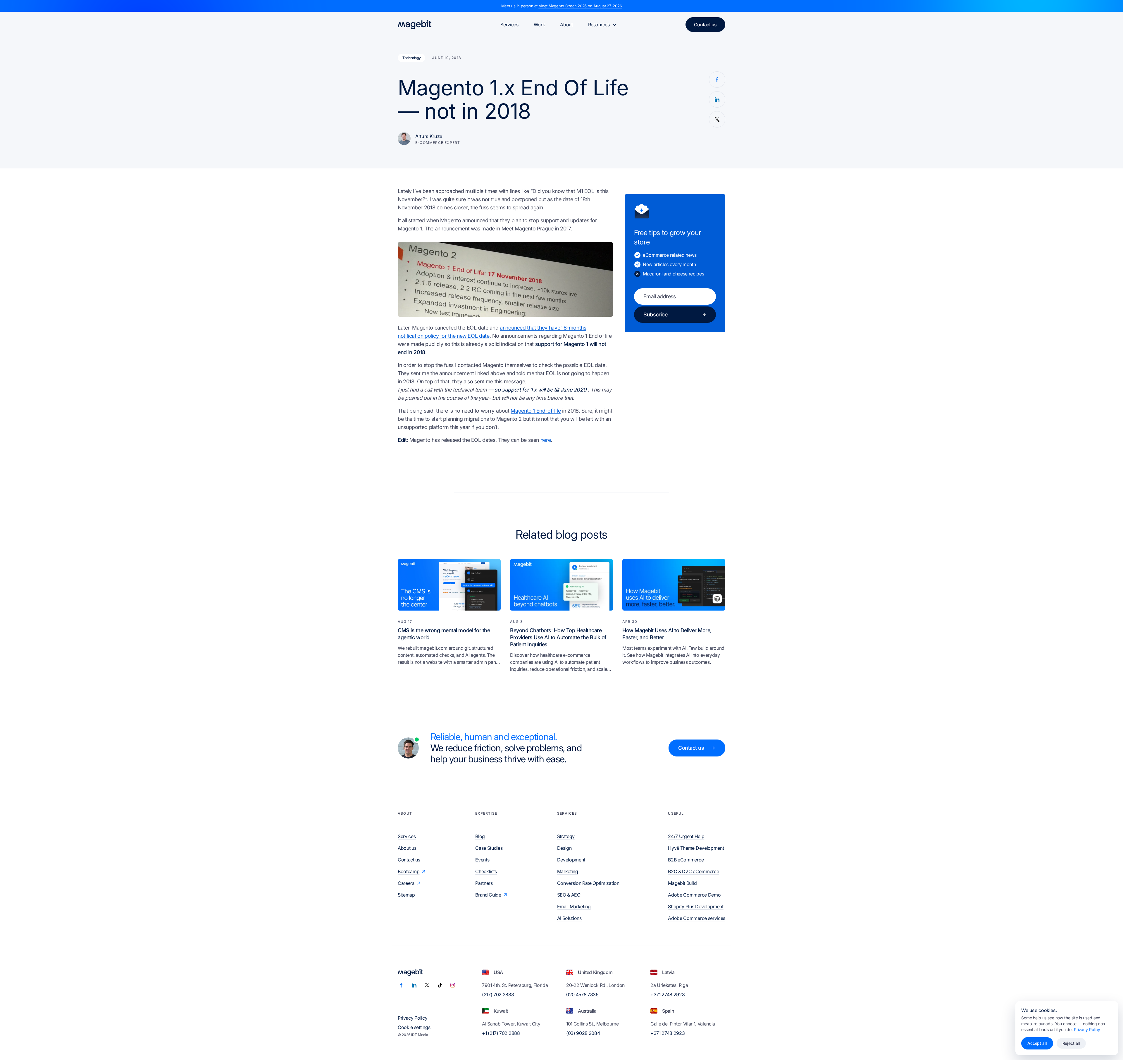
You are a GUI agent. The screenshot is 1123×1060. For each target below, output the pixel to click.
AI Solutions (569, 918)
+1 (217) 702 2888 (501, 1033)
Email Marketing (574, 906)
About (566, 24)
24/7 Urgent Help (686, 836)
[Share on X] (717, 119)
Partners (483, 883)
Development (571, 860)
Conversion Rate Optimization (588, 883)
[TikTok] (439, 985)
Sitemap (406, 895)
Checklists (486, 871)
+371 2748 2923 (667, 994)
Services (509, 24)
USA (498, 972)
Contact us (705, 24)
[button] (505, 279)
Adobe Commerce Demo (694, 895)
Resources (599, 24)
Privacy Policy (413, 1018)
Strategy (566, 836)
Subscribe (655, 314)
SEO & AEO (569, 895)
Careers (406, 883)
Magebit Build (682, 883)
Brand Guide (488, 895)
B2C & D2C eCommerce (693, 871)
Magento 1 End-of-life (536, 411)
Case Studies (488, 848)
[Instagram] (452, 985)
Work (539, 24)
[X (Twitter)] (426, 985)
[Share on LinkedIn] (717, 99)
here (545, 440)
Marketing (567, 871)
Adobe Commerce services (696, 918)
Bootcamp (408, 871)
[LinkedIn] (414, 985)
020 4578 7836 (582, 994)
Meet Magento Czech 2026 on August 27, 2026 (580, 6)
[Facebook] (401, 985)
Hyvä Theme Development (696, 848)
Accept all (1037, 1043)
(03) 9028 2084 (583, 1033)
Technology (411, 58)
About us (407, 848)
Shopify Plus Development (695, 906)
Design (564, 848)
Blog (480, 836)
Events (482, 860)
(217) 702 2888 (498, 994)
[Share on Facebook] (717, 79)
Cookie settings (414, 1027)
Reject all (1071, 1043)
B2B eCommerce (686, 860)
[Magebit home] (415, 25)
